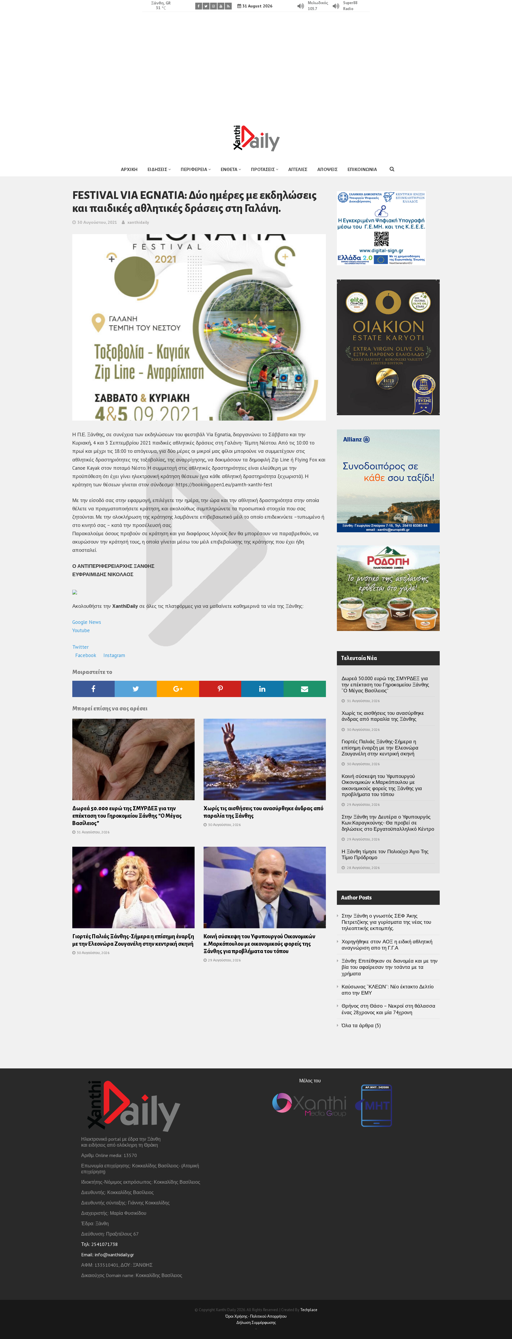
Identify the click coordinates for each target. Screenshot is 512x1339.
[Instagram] (213, 6)
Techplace (308, 1309)
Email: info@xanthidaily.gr (107, 1254)
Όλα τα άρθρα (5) (361, 1025)
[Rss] (228, 6)
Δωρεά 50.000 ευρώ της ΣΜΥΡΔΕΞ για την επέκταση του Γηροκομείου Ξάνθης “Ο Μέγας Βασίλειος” (127, 816)
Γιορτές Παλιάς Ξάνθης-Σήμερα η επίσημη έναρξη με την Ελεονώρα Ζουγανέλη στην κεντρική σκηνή (380, 747)
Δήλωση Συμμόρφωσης (256, 1322)
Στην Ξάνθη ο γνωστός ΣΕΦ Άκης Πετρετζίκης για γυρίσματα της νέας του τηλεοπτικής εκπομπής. (386, 922)
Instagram (114, 655)
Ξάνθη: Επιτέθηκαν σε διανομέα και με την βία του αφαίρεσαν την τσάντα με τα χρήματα (390, 967)
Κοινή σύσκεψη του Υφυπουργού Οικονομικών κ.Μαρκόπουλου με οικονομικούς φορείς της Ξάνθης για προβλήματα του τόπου (259, 944)
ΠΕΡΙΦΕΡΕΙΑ (194, 169)
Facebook (86, 655)
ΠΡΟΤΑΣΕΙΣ (263, 169)
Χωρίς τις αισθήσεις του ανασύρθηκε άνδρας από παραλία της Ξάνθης (383, 716)
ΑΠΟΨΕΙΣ (327, 169)
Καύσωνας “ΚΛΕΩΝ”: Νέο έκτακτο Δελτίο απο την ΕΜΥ (387, 989)
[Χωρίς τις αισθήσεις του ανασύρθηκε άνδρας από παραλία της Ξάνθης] (265, 761)
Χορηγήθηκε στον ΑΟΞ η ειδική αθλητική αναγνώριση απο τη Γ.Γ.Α (387, 944)
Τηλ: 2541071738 (99, 1244)
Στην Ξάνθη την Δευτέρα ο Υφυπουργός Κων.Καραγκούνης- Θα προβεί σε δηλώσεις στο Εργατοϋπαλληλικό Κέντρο (388, 823)
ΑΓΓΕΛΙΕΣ (297, 169)
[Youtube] (220, 6)
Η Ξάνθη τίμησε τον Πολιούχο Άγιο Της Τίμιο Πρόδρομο (385, 854)
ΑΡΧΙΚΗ (129, 169)
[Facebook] (198, 6)
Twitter (81, 647)
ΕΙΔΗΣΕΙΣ (157, 169)
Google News (87, 622)
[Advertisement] (256, 63)
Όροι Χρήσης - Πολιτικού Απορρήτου (256, 1316)
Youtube (81, 630)
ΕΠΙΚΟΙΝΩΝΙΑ (362, 169)
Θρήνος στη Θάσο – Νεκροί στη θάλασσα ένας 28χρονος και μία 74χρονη (388, 1009)
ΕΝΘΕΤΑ (229, 169)
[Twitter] (206, 6)
